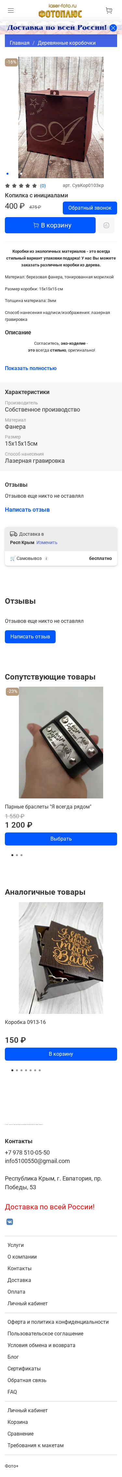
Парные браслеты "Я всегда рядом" (48, 807)
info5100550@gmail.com (37, 1161)
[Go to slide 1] (7, 174)
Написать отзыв (30, 637)
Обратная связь (27, 1380)
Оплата (16, 1292)
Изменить (47, 542)
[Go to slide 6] (35, 1070)
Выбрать (61, 839)
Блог (13, 1357)
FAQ (12, 1392)
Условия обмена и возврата (41, 1345)
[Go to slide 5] (31, 1070)
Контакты (19, 1268)
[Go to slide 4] (21, 174)
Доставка (19, 1280)
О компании (22, 1257)
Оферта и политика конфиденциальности (58, 1322)
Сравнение (20, 1434)
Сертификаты (24, 1369)
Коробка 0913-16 (25, 1022)
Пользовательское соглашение (45, 1334)
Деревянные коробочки (67, 43)
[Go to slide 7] (40, 1070)
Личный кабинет (27, 1303)
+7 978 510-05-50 (27, 1152)
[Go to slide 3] (17, 174)
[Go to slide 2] (12, 174)
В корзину (61, 1054)
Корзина (17, 1422)
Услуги (15, 1245)
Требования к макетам (35, 1445)
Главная (20, 43)
